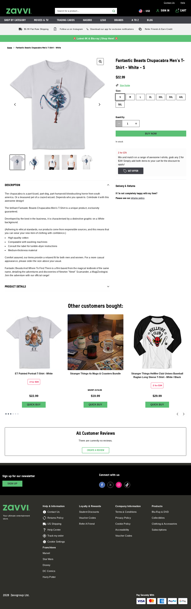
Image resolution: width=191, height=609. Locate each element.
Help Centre (54, 530)
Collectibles (158, 518)
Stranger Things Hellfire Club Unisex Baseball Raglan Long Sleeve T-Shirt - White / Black (157, 375)
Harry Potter (49, 577)
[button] (151, 85)
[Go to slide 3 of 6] (10, 413)
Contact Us (53, 512)
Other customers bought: (95, 305)
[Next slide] (183, 414)
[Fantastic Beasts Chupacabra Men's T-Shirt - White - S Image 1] (17, 162)
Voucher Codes (87, 518)
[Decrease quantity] (119, 123)
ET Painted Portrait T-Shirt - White (34, 373)
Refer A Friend (87, 524)
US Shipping (54, 524)
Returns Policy (55, 518)
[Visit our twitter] (110, 485)
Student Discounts (89, 512)
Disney (46, 565)
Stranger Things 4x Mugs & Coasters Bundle (95, 373)
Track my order (55, 535)
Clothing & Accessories (164, 524)
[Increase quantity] (136, 123)
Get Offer (133, 170)
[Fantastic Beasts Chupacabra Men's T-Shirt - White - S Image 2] (34, 162)
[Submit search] (113, 11)
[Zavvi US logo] (19, 11)
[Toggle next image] (100, 104)
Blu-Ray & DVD (160, 512)
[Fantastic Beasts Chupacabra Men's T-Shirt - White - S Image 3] (52, 162)
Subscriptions (159, 530)
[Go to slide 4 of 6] (13, 413)
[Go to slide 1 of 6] (6, 413)
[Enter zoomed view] (100, 61)
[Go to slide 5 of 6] (15, 413)
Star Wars (48, 559)
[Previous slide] (177, 414)
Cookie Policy (123, 524)
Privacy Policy (123, 518)
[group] (57, 104)
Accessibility (122, 530)
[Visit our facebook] (102, 485)
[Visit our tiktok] (127, 485)
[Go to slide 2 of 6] (8, 413)
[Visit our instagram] (119, 485)
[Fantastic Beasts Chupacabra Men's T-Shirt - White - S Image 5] (86, 162)
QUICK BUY (34, 404)
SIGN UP (12, 483)
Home (9, 47)
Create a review (95, 450)
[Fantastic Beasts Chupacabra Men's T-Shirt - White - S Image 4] (69, 162)
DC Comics (49, 571)
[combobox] (86, 11)
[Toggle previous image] (15, 104)
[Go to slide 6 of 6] (18, 413)
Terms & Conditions (126, 512)
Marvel (46, 553)
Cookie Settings (56, 541)
